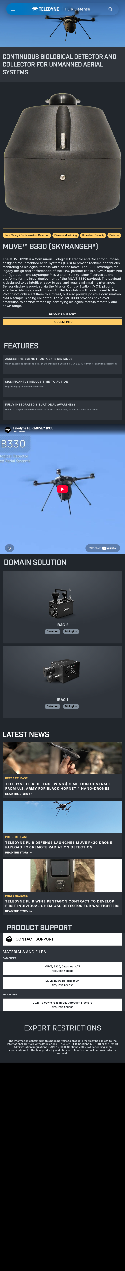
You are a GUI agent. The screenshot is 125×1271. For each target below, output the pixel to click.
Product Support (62, 314)
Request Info (62, 322)
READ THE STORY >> (18, 794)
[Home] (60, 9)
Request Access (62, 971)
